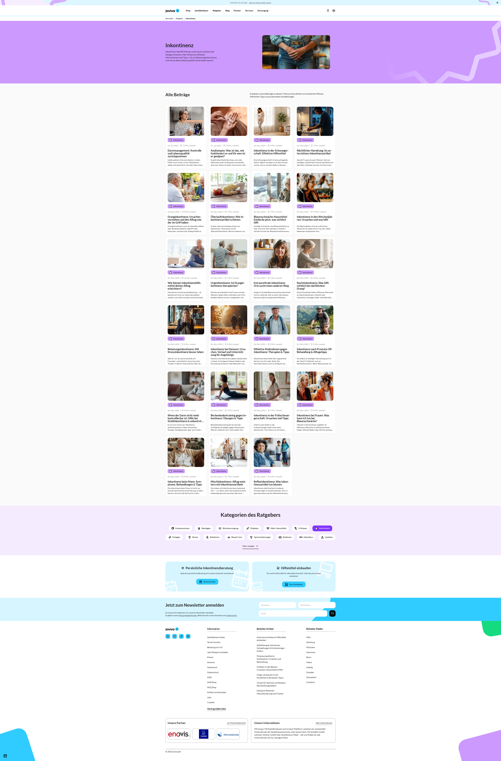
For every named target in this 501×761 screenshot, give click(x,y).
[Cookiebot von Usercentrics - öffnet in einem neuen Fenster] (295, 350)
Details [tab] (250, 358)
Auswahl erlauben (250, 409)
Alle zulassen (288, 409)
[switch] (236, 398)
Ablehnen (213, 409)
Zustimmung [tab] (211, 359)
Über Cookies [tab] (289, 358)
